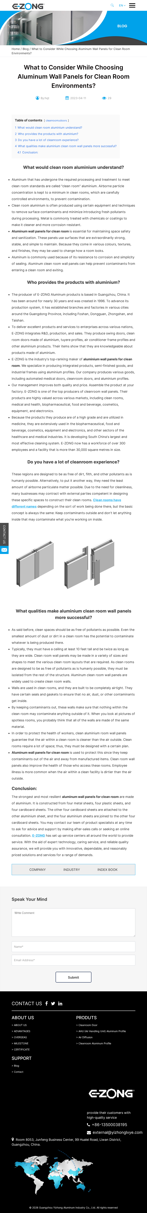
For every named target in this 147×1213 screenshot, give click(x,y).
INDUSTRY (71, 870)
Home (16, 49)
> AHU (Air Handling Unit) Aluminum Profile (101, 1031)
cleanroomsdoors (56, 120)
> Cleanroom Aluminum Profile (93, 1043)
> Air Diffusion (84, 1037)
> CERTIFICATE (21, 1049)
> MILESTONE (20, 1043)
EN (121, 5)
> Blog (15, 1065)
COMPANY (37, 870)
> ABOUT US (19, 1025)
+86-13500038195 (109, 1124)
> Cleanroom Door (86, 1025)
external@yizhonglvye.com (118, 1132)
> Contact (17, 1071)
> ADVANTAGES (21, 1031)
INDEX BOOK (108, 870)
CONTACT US (4, 534)
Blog (26, 49)
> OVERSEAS (19, 1037)
